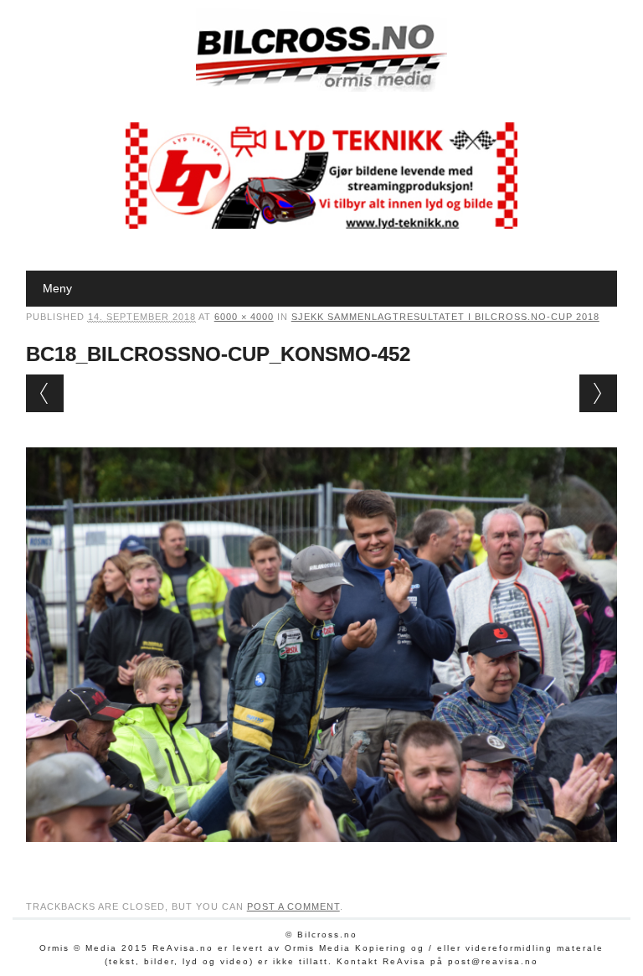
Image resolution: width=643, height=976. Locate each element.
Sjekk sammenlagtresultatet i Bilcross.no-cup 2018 (445, 317)
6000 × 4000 (244, 317)
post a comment (293, 906)
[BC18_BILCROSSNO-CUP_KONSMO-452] (322, 858)
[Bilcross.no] (321, 88)
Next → (598, 393)
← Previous (45, 393)
